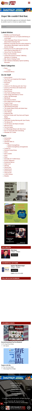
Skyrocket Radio (19, 401)
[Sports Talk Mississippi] (5, 269)
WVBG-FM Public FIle (16, 383)
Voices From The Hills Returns (12, 52)
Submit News (8, 170)
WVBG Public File (16, 385)
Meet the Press (8, 125)
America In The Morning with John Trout (15, 86)
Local (8, 70)
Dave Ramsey (8, 91)
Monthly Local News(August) (12, 35)
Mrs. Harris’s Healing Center (12, 59)
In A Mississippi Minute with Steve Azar (15, 129)
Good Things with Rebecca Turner (13, 94)
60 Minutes (7, 118)
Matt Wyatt (7, 98)
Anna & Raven (8, 77)
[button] (29, 3)
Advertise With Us (9, 141)
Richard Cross (8, 89)
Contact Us (7, 148)
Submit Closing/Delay (13, 145)
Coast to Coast (8, 103)
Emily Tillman (8, 81)
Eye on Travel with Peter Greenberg (14, 130)
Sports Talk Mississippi (10, 96)
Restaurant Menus (9, 71)
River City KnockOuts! (10, 54)
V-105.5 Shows (8, 174)
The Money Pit (8, 122)
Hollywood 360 (8, 113)
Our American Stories (10, 99)
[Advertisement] (16, 10)
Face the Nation (8, 127)
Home (6, 152)
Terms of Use (7, 172)
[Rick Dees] (5, 254)
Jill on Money (8, 111)
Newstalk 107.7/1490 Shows (12, 158)
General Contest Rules (10, 150)
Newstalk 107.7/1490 (10, 132)
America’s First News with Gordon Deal (15, 87)
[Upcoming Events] (16, 333)
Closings (6, 143)
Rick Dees (7, 82)
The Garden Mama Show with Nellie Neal (15, 108)
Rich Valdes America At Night (12, 101)
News (5, 68)
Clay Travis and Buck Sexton (12, 93)
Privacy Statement (9, 160)
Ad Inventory (7, 138)
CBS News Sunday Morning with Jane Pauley (17, 120)
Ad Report (7, 140)
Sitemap (6, 165)
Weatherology (24, 402)
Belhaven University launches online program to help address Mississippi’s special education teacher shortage (17, 45)
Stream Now (7, 167)
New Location (8, 153)
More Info (14, 255)
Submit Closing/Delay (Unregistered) (17, 146)
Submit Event (8, 169)
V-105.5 (6, 84)
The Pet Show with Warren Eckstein (14, 123)
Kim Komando (8, 110)
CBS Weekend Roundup (11, 106)
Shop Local (7, 164)
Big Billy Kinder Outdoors (11, 105)
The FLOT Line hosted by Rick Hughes (15, 79)
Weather (6, 176)
